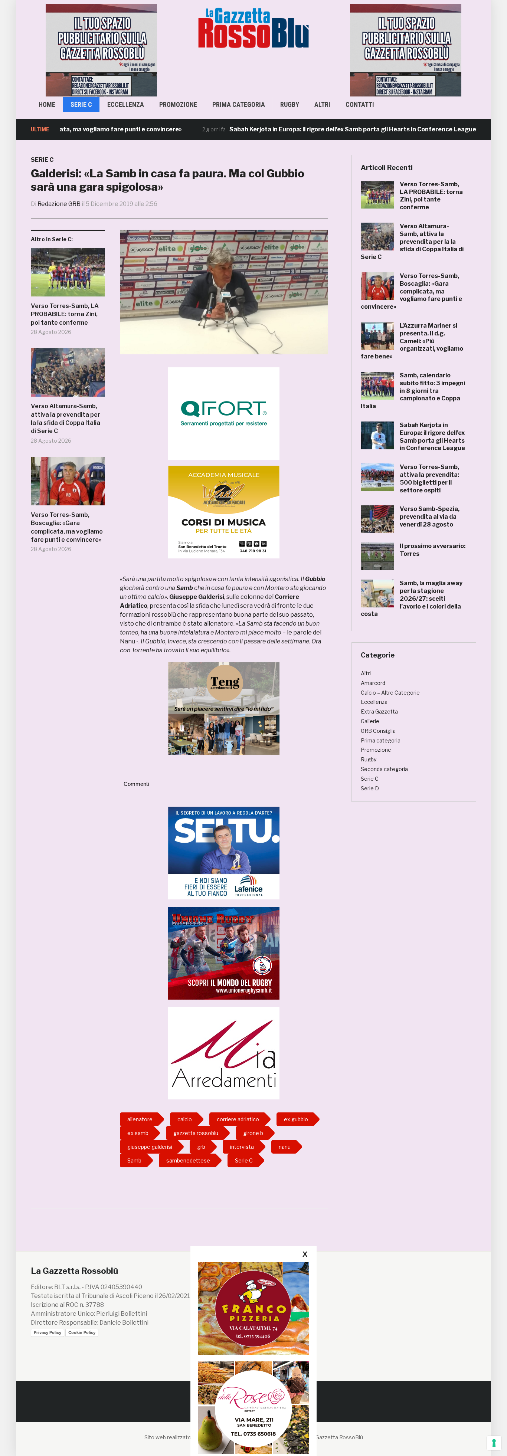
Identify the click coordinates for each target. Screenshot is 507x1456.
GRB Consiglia (378, 731)
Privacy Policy (47, 1332)
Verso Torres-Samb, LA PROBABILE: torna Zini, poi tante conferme (65, 314)
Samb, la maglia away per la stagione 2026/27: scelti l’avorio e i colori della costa (411, 598)
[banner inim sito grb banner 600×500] (101, 49)
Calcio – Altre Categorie (390, 692)
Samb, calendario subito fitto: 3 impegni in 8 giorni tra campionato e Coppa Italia (413, 391)
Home (47, 104)
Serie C (81, 104)
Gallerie (370, 721)
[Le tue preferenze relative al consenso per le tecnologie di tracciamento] (494, 1443)
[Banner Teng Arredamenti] (223, 708)
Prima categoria (238, 104)
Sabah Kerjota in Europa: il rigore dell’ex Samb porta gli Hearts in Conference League (316, 129)
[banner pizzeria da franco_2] (253, 1308)
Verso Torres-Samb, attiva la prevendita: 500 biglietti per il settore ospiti (429, 478)
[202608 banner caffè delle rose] (253, 1408)
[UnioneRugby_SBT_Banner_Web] (223, 952)
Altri (322, 104)
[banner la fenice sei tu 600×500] (223, 852)
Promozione (178, 104)
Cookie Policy (81, 1332)
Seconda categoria (384, 769)
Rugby (289, 104)
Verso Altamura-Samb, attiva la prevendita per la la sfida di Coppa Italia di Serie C (65, 418)
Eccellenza (125, 104)
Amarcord (373, 683)
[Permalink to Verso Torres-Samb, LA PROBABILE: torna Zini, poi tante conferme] (68, 275)
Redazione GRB (59, 203)
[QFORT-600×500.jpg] (223, 413)
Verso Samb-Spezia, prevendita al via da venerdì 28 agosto (429, 516)
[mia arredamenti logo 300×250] (223, 1052)
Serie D (370, 788)
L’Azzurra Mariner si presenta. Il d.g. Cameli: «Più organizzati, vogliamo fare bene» (412, 341)
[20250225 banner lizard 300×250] (223, 511)
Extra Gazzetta (379, 711)
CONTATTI (360, 104)
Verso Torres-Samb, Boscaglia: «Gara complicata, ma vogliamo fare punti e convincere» (67, 527)
